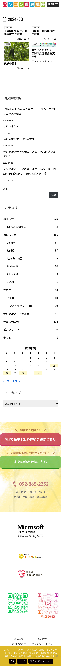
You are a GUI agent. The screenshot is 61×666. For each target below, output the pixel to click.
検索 (5, 189)
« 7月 (6, 381)
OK (12, 661)
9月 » (16, 381)
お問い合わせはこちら (30, 460)
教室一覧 (19, 639)
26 (7, 373)
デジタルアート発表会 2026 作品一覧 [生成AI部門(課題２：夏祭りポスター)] (30, 171)
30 (38, 373)
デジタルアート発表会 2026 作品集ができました (29, 154)
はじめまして (11, 126)
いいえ (22, 661)
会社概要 (42, 639)
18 (54, 366)
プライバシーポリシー (41, 661)
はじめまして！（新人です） (20, 139)
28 (23, 373)
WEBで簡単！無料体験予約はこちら (30, 437)
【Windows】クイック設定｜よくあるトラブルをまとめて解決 (29, 111)
